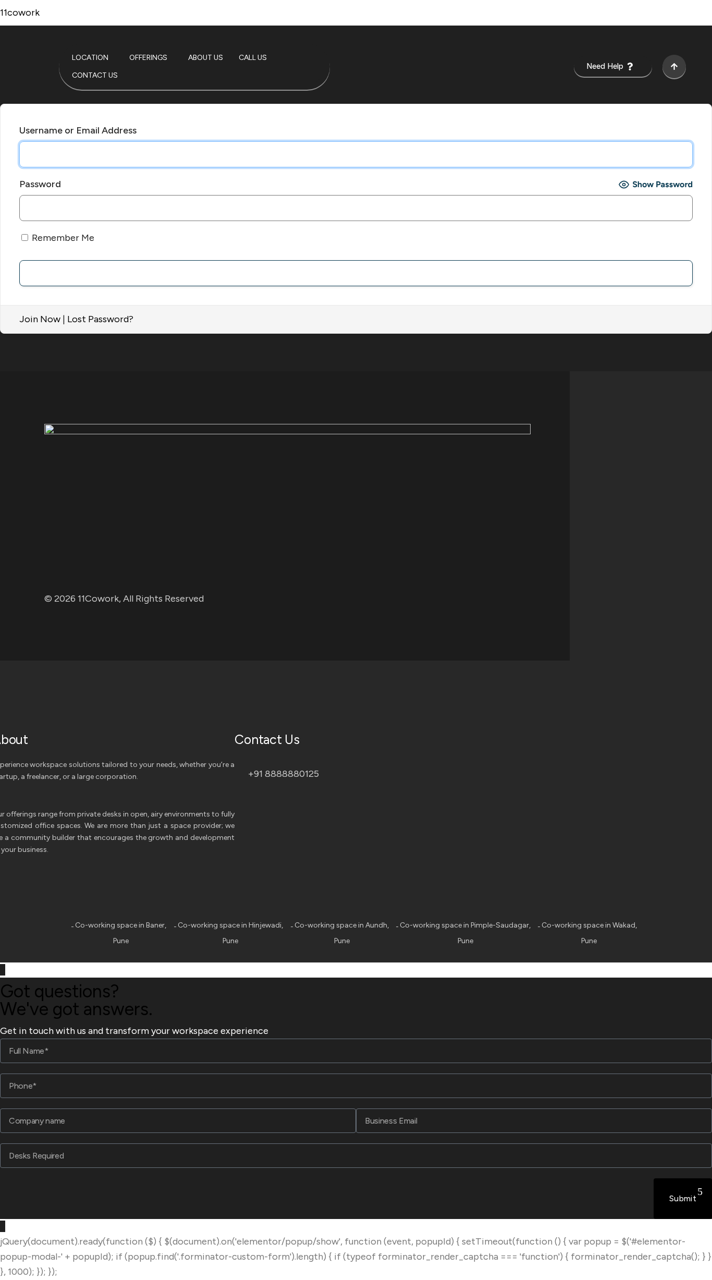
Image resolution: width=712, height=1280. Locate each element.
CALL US (253, 57)
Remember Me (62, 237)
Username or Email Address (78, 130)
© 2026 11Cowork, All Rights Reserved (124, 598)
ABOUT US (205, 57)
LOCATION (90, 57)
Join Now (39, 319)
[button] (92, 58)
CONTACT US (95, 75)
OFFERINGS (148, 57)
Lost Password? (100, 319)
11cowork (20, 12)
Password (40, 184)
